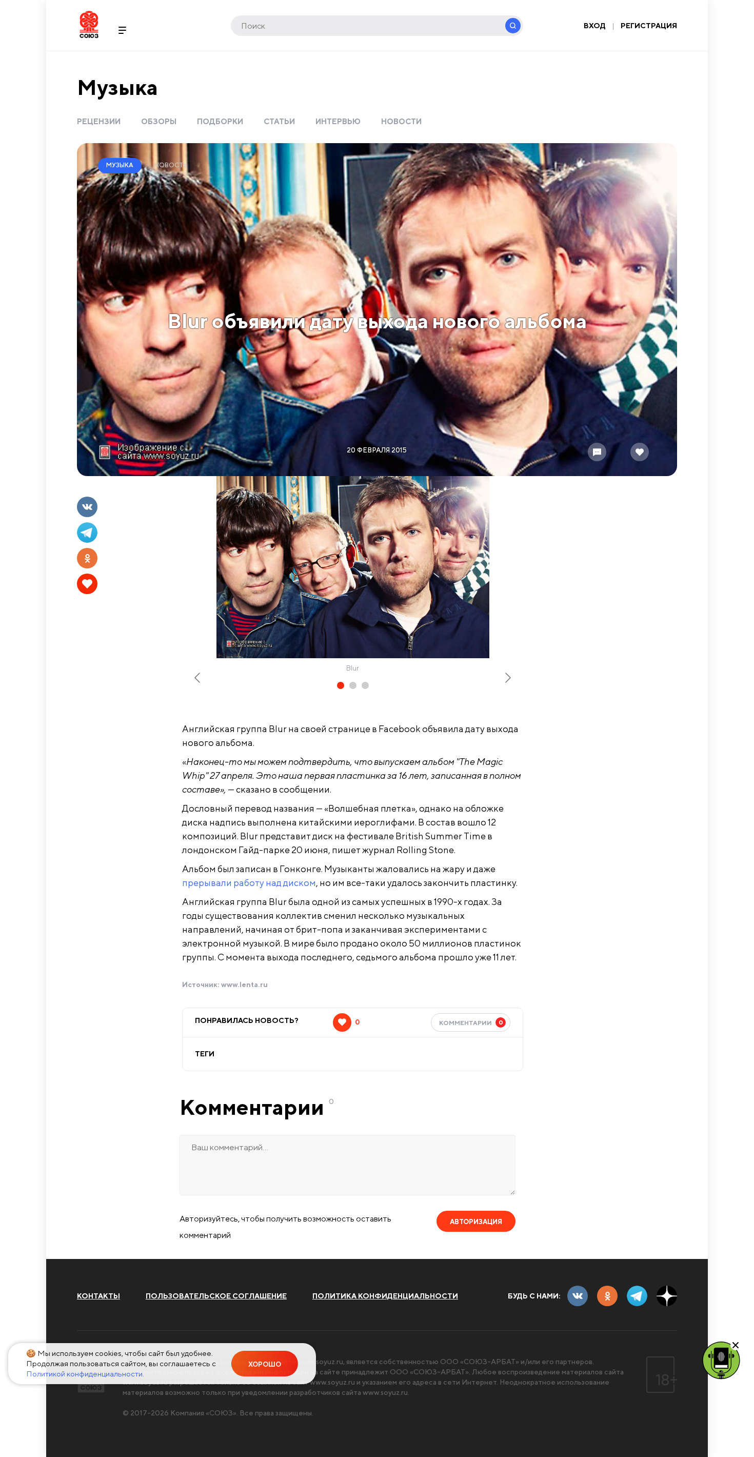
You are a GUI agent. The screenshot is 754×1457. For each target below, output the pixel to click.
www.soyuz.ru (320, 1361)
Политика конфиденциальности (385, 1296)
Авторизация (476, 1222)
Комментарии (471, 1022)
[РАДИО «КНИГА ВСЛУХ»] (721, 1359)
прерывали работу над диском (249, 882)
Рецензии (99, 121)
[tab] (340, 685)
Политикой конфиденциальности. (85, 1373)
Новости (401, 121)
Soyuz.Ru (89, 24)
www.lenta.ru (244, 984)
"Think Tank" (199, 968)
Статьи (279, 121)
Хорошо (264, 1364)
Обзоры (158, 121)
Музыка (117, 87)
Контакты (98, 1296)
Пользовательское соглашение (216, 1296)
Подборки (220, 121)
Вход (595, 26)
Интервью (338, 121)
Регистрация (649, 26)
